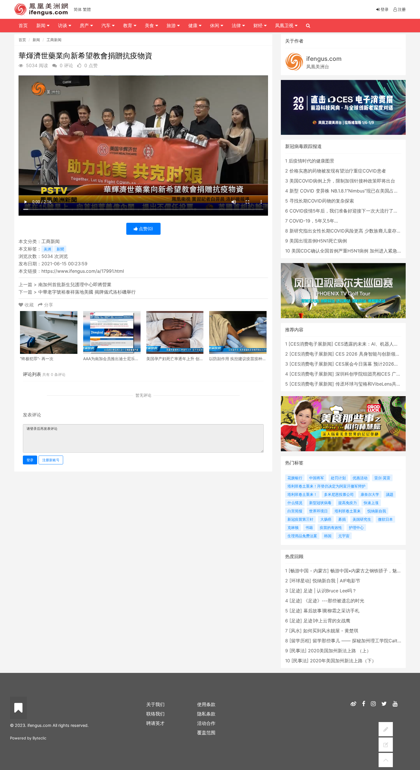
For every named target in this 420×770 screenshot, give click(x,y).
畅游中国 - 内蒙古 (308, 571)
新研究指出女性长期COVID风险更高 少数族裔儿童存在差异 (349, 231)
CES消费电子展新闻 (310, 344)
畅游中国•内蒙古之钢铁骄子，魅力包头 (370, 571)
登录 (30, 460)
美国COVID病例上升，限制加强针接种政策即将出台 (342, 181)
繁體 (87, 9)
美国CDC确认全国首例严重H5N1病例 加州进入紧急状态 (348, 251)
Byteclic (39, 738)
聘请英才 (155, 723)
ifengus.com (324, 58)
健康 (193, 25)
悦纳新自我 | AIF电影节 (336, 580)
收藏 (29, 305)
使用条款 (206, 704)
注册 (402, 9)
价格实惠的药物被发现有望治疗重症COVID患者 (337, 171)
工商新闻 (54, 39)
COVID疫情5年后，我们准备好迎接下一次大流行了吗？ (346, 211)
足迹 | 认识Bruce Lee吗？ (330, 590)
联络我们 (155, 714)
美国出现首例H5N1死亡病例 (318, 241)
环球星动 (300, 580)
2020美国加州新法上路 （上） (339, 650)
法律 (237, 25)
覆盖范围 (206, 732)
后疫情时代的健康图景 (311, 161)
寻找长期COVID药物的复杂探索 (321, 201)
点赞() (145, 228)
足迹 (295, 590)
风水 (295, 630)
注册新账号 (50, 460)
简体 (78, 9)
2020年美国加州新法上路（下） (343, 660)
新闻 (36, 39)
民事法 (298, 650)
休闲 (215, 25)
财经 (258, 25)
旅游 (172, 25)
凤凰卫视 (285, 25)
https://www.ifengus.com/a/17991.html (82, 271)
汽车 (106, 25)
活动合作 (206, 723)
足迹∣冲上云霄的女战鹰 (326, 620)
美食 (150, 25)
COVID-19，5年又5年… (313, 221)
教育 (128, 25)
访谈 (63, 25)
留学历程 (300, 640)
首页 (22, 39)
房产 (85, 25)
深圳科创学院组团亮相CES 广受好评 (372, 374)
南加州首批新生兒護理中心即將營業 (74, 284)
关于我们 (155, 704)
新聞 (60, 249)
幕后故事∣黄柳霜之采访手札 (331, 610)
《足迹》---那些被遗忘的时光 (333, 600)
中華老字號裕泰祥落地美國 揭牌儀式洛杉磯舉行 (87, 292)
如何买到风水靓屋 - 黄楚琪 (330, 630)
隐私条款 (206, 714)
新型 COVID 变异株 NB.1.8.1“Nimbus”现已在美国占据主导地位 (353, 191)
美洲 (47, 249)
